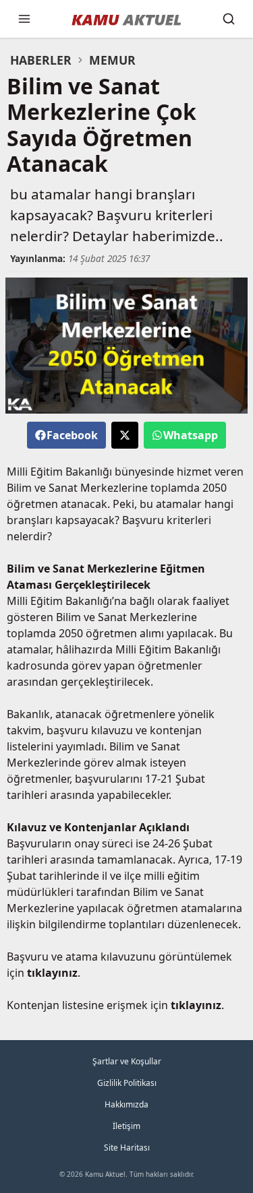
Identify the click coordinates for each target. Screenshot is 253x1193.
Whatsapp (190, 435)
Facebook (72, 435)
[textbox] (126, 125)
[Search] (228, 18)
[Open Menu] (24, 18)
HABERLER (41, 60)
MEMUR (112, 60)
